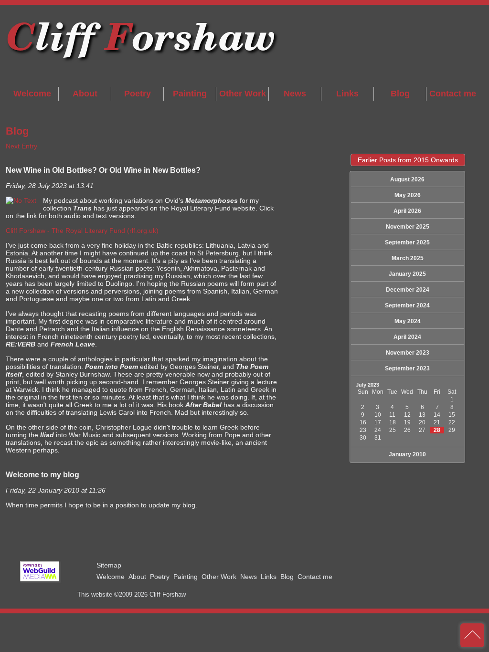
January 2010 (407, 454)
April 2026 (407, 211)
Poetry (137, 93)
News (295, 93)
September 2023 (407, 368)
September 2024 (407, 305)
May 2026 (407, 195)
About (85, 93)
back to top (472, 635)
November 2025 (407, 226)
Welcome (32, 93)
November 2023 (407, 352)
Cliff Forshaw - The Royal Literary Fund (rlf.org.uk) (82, 230)
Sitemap (108, 565)
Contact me (452, 93)
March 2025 (408, 258)
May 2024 (407, 321)
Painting (190, 93)
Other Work (242, 93)
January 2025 (407, 274)
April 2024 (407, 337)
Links (347, 93)
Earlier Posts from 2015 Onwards (408, 160)
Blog (400, 93)
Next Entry (21, 146)
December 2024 (407, 289)
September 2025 (407, 242)
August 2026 (407, 179)
